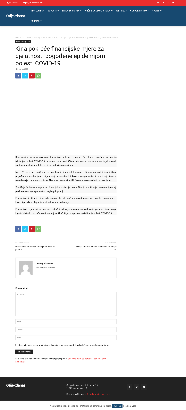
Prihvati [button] (117, 406)
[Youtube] (172, 3)
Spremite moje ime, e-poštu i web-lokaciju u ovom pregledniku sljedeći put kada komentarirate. (63, 345)
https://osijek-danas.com (45, 267)
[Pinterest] (32, 75)
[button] (158, 3)
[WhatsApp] (38, 75)
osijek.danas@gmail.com (97, 394)
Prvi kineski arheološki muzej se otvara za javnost (35, 248)
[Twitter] (25, 75)
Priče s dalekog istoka (36, 37)
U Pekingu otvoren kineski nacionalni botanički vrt (94, 248)
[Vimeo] (168, 3)
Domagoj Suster (44, 263)
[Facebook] (164, 3)
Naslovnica (19, 37)
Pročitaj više (129, 405)
